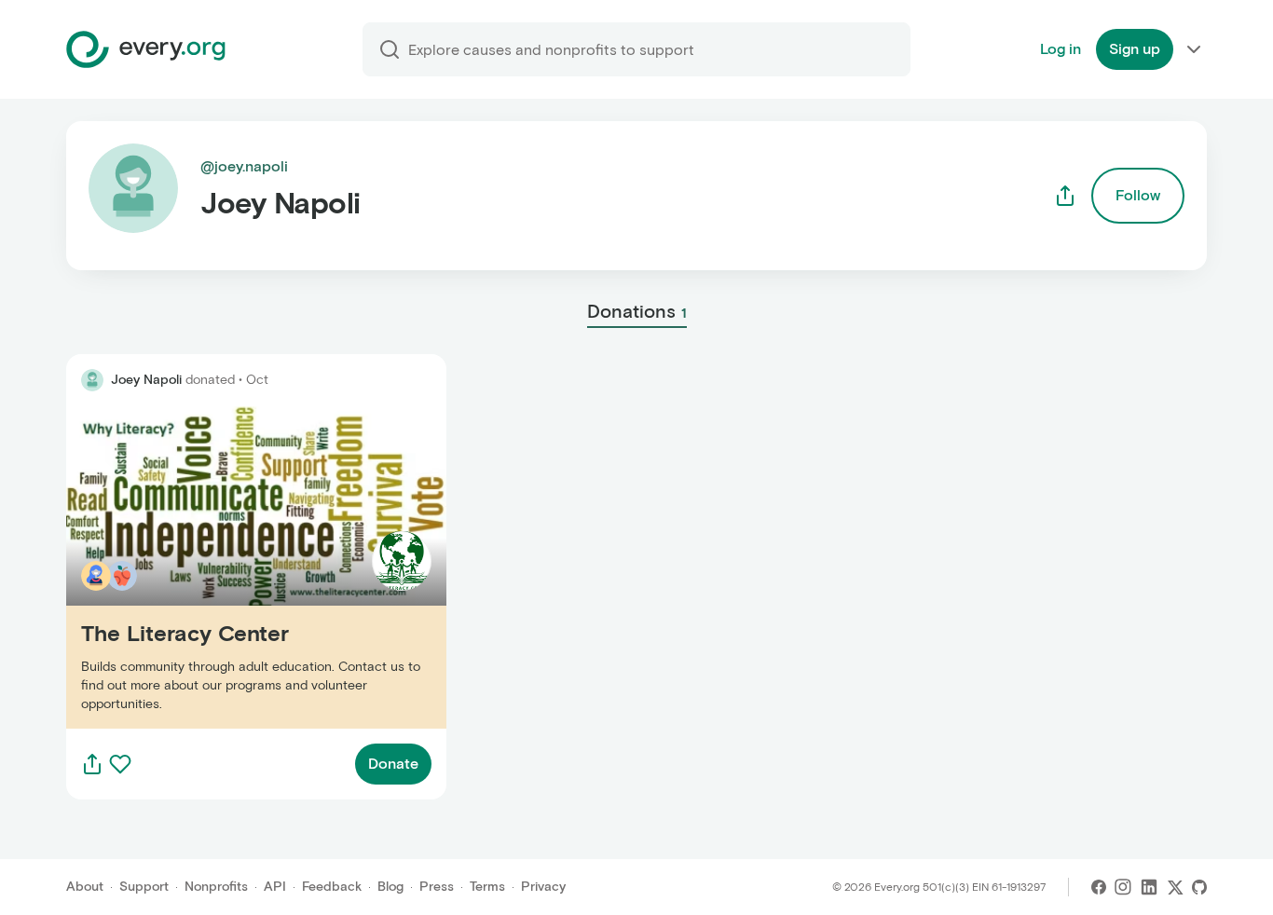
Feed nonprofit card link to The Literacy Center (228, 567)
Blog (390, 887)
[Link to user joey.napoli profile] (92, 380)
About (84, 887)
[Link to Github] (1199, 887)
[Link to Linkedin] (1149, 887)
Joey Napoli (146, 380)
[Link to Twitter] (1175, 887)
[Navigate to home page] (146, 49)
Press (436, 887)
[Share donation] (92, 764)
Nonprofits (216, 887)
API (275, 887)
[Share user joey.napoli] (1065, 195)
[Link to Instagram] (1123, 887)
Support (144, 887)
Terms (487, 887)
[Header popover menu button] (1194, 49)
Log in (1060, 49)
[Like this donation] (120, 764)
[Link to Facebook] (1098, 887)
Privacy (543, 887)
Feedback (332, 887)
